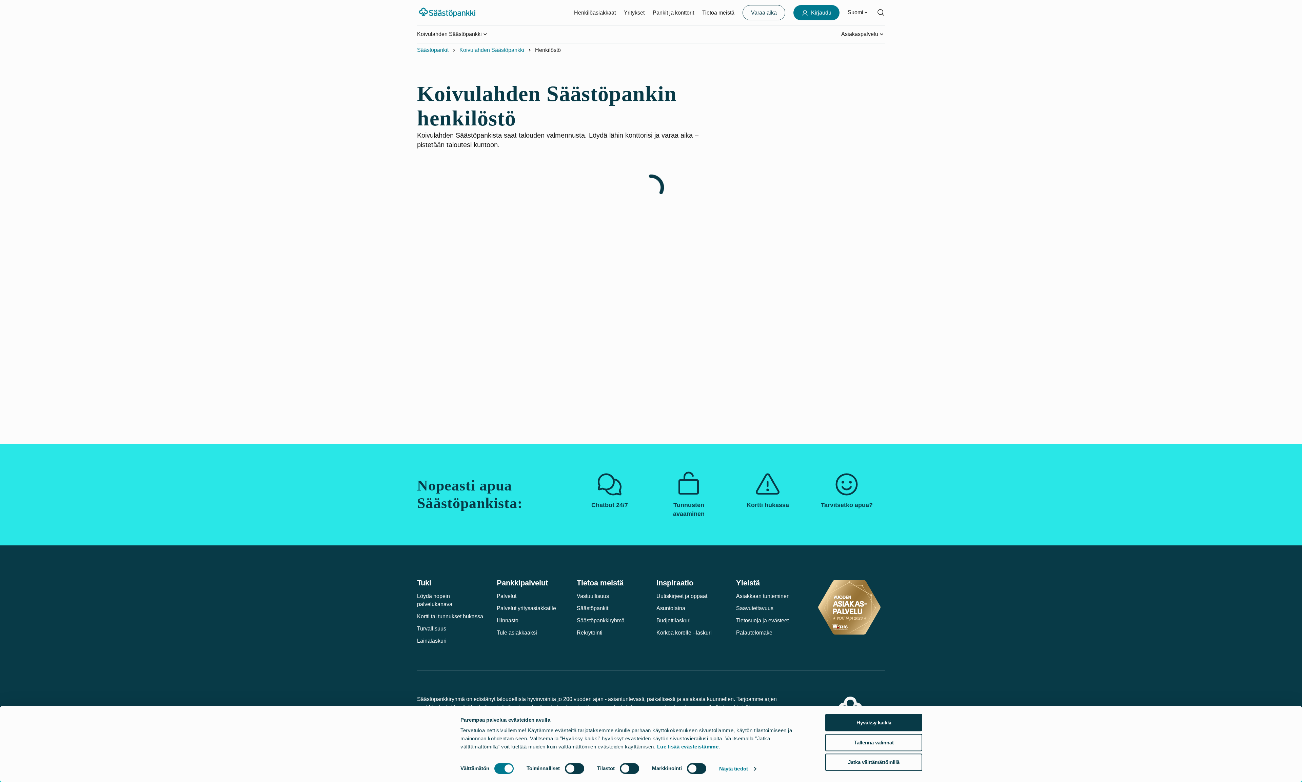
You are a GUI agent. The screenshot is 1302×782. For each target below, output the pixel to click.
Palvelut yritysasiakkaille (526, 608)
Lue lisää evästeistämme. (688, 746)
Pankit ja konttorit (673, 13)
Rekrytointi (590, 633)
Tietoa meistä (718, 13)
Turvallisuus (431, 628)
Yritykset (634, 13)
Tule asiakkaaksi (517, 633)
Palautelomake (754, 633)
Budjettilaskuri (673, 620)
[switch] (574, 768)
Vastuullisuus (593, 596)
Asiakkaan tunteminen (763, 596)
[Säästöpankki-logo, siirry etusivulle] (448, 12)
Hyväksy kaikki (873, 722)
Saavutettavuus (754, 608)
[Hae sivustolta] (881, 12)
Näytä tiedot (733, 768)
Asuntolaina (670, 608)
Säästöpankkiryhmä (601, 620)
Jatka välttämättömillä (874, 762)
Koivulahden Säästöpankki (491, 50)
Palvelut (506, 596)
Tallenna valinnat (874, 742)
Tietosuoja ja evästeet (762, 620)
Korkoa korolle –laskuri (684, 633)
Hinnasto (507, 620)
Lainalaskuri (432, 641)
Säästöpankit (433, 50)
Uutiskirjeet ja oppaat (681, 596)
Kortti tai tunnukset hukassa (450, 616)
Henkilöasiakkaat (595, 13)
